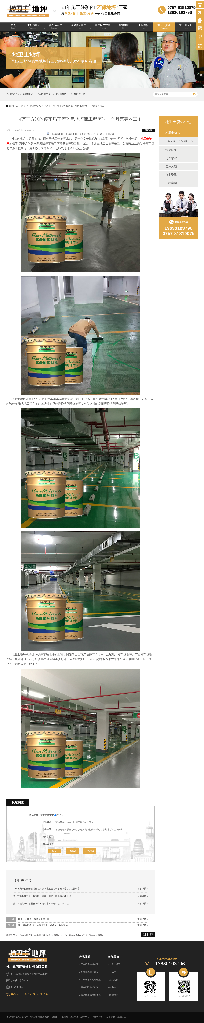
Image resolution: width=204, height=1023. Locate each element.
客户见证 (171, 166)
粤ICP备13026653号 (80, 1017)
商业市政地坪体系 (89, 987)
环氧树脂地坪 (27, 94)
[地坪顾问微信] (184, 986)
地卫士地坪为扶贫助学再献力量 (33, 919)
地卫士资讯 (163, 26)
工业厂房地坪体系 (89, 964)
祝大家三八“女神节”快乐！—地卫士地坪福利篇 (179, 141)
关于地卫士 (185, 26)
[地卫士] (39, 953)
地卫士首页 (114, 964)
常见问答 (171, 150)
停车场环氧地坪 (97, 935)
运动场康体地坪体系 (91, 995)
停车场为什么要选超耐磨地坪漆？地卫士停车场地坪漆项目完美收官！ (47, 888)
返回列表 (148, 130)
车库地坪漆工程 (42, 935)
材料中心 (124, 26)
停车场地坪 (55, 26)
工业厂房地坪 (32, 26)
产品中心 (113, 972)
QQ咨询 (72, 851)
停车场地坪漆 (43, 94)
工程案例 (143, 26)
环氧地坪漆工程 (59, 935)
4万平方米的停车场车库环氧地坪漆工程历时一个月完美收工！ (75, 106)
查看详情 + (142, 919)
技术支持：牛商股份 (116, 1017)
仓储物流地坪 (78, 26)
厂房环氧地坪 (60, 94)
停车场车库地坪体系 (91, 980)
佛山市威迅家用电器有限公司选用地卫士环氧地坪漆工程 (41, 903)
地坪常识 (171, 158)
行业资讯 (171, 174)
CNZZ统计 (98, 1017)
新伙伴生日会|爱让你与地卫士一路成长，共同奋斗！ (44, 925)
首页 (13, 26)
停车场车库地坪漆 (78, 935)
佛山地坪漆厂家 (77, 94)
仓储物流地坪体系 (89, 972)
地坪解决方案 (102, 26)
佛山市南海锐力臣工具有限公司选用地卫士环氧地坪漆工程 (42, 896)
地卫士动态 (35, 106)
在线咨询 (89, 851)
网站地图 (113, 995)
